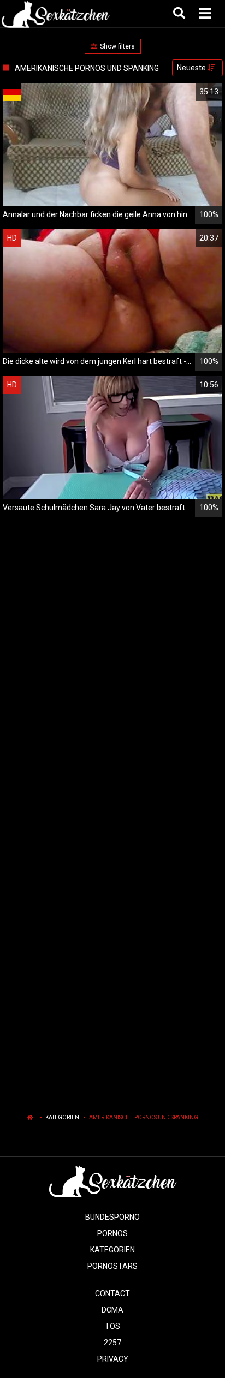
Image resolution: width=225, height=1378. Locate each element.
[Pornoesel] (55, 13)
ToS (112, 1326)
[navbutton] (206, 13)
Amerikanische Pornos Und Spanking (143, 1117)
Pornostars (112, 1266)
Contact (112, 1293)
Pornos (112, 1233)
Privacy (112, 1359)
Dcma (112, 1309)
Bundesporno (112, 1217)
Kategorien (62, 1117)
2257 (112, 1342)
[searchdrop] (180, 13)
